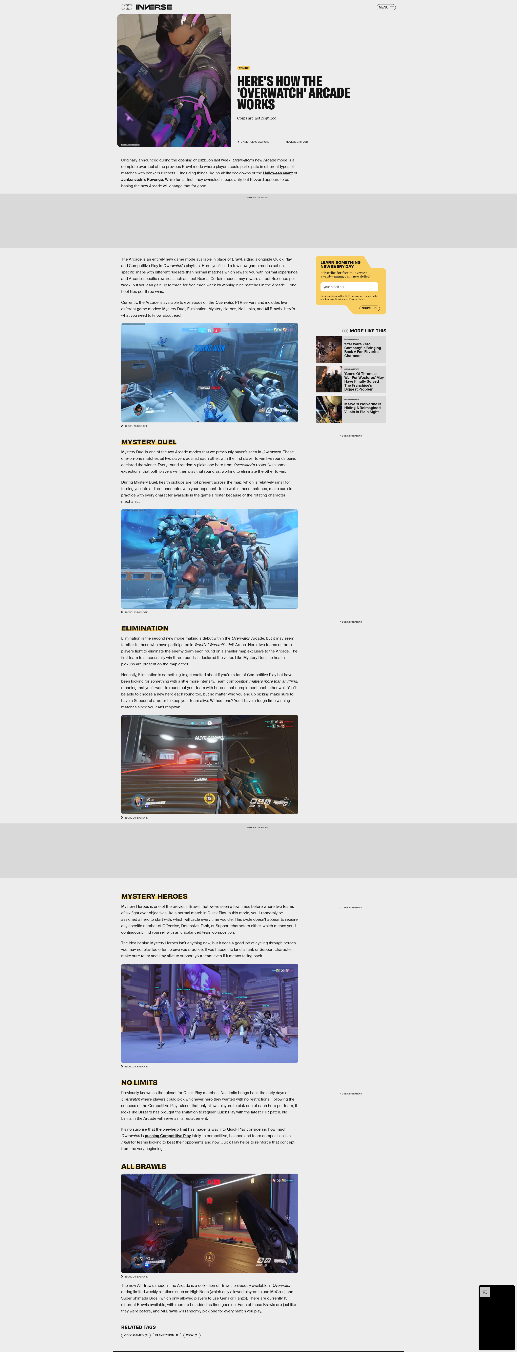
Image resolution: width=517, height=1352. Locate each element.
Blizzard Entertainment (130, 144)
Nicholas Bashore (256, 141)
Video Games (134, 1335)
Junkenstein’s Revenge (142, 179)
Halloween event (278, 173)
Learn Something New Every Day (340, 264)
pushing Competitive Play (168, 1135)
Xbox (189, 1335)
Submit (367, 308)
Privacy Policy (357, 299)
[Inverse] (154, 7)
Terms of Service (334, 299)
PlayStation (164, 1335)
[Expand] (483, 1289)
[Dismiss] (510, 1289)
